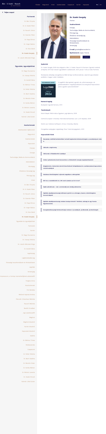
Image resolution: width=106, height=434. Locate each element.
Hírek (52, 4)
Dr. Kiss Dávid (30, 48)
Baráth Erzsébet (29, 308)
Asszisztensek (30, 285)
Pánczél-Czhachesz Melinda (25, 299)
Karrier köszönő (29, 326)
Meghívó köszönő (29, 322)
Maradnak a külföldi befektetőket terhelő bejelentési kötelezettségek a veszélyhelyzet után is (72, 140)
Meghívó (32, 317)
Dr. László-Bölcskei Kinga (26, 58)
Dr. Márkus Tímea (29, 84)
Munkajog (31, 166)
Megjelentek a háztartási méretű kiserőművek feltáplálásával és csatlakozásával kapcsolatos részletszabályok (72, 167)
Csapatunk (71, 4)
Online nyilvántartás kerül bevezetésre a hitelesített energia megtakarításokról (68, 160)
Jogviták (32, 267)
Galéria (32, 336)
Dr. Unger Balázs (29, 44)
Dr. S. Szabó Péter (29, 26)
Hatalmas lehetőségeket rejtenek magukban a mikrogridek (61, 174)
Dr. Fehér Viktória (29, 89)
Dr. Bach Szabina (29, 94)
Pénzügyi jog (31, 175)
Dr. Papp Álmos (30, 39)
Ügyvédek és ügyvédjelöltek (25, 221)
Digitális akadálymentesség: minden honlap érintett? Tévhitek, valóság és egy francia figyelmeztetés (69, 202)
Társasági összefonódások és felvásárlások (20, 262)
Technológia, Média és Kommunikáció (22, 157)
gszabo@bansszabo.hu (82, 49)
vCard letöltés (75, 57)
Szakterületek (61, 4)
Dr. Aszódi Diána (29, 80)
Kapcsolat (86, 4)
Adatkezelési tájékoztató (26, 130)
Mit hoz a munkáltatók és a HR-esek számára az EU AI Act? (61, 180)
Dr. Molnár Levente (28, 107)
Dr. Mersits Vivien (29, 98)
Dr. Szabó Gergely (28, 53)
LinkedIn (86, 57)
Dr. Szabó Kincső (29, 112)
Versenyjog (31, 271)
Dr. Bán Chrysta (29, 21)
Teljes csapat (9, 12)
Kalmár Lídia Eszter (28, 116)
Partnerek (31, 226)
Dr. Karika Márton (29, 103)
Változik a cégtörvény (50, 147)
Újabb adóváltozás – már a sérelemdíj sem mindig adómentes (62, 187)
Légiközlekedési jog (28, 258)
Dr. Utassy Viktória (29, 75)
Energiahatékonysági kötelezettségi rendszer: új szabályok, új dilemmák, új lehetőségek (70, 210)
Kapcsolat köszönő (28, 331)
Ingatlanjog (31, 253)
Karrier (78, 4)
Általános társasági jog (27, 171)
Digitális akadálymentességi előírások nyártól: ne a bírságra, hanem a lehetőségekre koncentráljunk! (69, 194)
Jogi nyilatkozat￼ (29, 313)
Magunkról (45, 4)
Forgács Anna (30, 281)
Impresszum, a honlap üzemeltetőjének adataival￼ (17, 276)
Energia (32, 152)
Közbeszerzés (30, 345)
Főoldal (37, 4)
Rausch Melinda (29, 303)
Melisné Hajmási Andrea (27, 294)
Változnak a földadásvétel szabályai (54, 153)
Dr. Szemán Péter (29, 35)
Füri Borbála (31, 290)
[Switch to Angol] (101, 4)
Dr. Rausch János (29, 30)
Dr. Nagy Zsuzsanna (28, 71)
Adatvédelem (30, 162)
